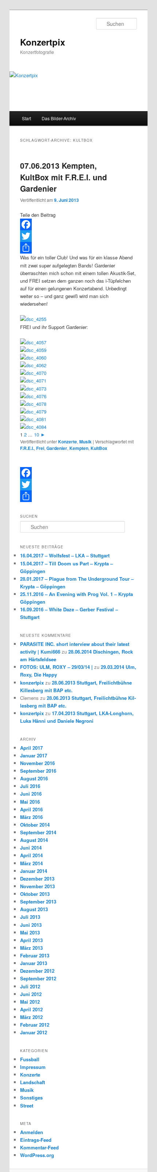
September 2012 (38, 978)
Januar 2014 (33, 870)
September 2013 (38, 901)
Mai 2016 (30, 801)
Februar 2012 (34, 1024)
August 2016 (34, 778)
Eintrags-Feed (35, 1139)
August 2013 (34, 909)
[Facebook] (78, 224)
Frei (40, 448)
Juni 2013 (31, 924)
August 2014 (34, 839)
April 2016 (31, 809)
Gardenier (56, 448)
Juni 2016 (31, 793)
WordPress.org (37, 1155)
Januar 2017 (33, 755)
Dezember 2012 (37, 970)
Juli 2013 (30, 916)
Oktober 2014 (35, 824)
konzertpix (32, 682)
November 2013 (37, 886)
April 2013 (31, 940)
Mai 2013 (30, 932)
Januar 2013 (33, 963)
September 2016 (38, 770)
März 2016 (31, 817)
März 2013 (31, 947)
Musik (85, 441)
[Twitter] (78, 236)
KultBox (99, 448)
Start (26, 118)
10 (36, 434)
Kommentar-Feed (39, 1147)
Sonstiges (31, 1097)
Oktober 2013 (35, 893)
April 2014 (31, 855)
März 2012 (31, 1017)
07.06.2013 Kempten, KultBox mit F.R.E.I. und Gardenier (63, 177)
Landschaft (32, 1082)
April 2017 (31, 747)
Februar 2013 (34, 955)
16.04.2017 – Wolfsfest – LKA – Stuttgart (65, 555)
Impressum (33, 1066)
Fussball (29, 1059)
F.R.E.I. (27, 448)
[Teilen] (78, 248)
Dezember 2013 (37, 878)
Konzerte (67, 441)
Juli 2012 (30, 986)
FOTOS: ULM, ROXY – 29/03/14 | (56, 666)
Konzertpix (42, 42)
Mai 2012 (30, 1001)
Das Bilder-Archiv (59, 118)
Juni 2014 (31, 847)
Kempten (78, 448)
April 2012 (31, 1009)
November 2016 (37, 763)
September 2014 (38, 832)
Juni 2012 (31, 994)
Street (26, 1105)
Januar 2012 (33, 1032)
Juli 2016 (30, 786)
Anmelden (31, 1132)
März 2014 (31, 863)
